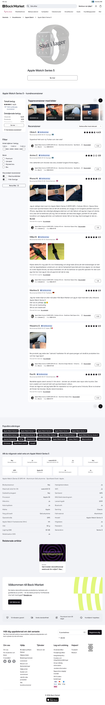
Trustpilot (74, 650)
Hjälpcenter (24, 669)
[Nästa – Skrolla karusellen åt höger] (100, 100)
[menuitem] (20, 11)
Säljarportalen (24, 655)
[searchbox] (53, 6)
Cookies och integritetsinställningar (61, 659)
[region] (65, 113)
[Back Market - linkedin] (5, 661)
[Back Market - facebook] (9, 661)
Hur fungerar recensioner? (13, 129)
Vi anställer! (7, 658)
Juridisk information (60, 668)
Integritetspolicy (59, 655)
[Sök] (28, 6)
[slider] (4, 149)
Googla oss (28, 595)
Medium (74, 653)
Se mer (32, 219)
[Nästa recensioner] (100, 406)
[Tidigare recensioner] (95, 406)
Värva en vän (41, 650)
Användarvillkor (58, 650)
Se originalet (46, 221)
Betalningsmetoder (26, 658)
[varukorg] (100, 6)
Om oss (5, 650)
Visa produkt (87, 145)
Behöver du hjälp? (85, 6)
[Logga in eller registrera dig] (96, 6)
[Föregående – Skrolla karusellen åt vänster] (95, 100)
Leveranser (23, 661)
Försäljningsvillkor (59, 653)
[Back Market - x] (14, 661)
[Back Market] (13, 6)
